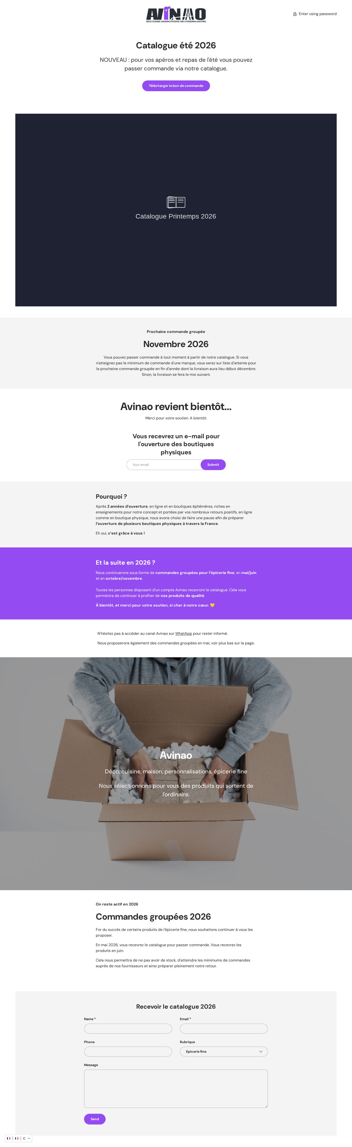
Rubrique (187, 1042)
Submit (213, 464)
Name (88, 1019)
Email (184, 1019)
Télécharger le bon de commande (176, 86)
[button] (18, 1138)
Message (91, 1065)
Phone (89, 1042)
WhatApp (183, 633)
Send (95, 1119)
